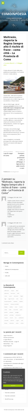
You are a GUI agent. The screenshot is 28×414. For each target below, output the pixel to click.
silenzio (12, 320)
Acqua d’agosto (8, 345)
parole (5, 312)
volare (22, 323)
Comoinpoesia (14, 14)
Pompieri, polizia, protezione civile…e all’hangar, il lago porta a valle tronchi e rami (20, 160)
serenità (6, 320)
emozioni (16, 296)
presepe (12, 315)
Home (6, 266)
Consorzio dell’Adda (9, 106)
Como (5, 296)
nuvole (21, 307)
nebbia (11, 307)
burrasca (13, 293)
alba (17, 290)
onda (5, 309)
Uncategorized (15, 171)
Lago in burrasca (8, 335)
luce (21, 299)
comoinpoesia (7, 357)
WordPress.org (9, 399)
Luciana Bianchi (9, 63)
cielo (18, 293)
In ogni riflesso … (8, 339)
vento (17, 323)
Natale (5, 307)
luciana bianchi (7, 301)
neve (16, 307)
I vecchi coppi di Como (8, 154)
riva (16, 317)
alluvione (6, 293)
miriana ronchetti (15, 304)
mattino (21, 301)
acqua (12, 290)
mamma (15, 301)
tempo (5, 323)
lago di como (11, 299)
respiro (6, 317)
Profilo (6, 272)
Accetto (13, 385)
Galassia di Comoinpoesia (11, 269)
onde (10, 309)
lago (5, 299)
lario (17, 299)
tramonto (11, 323)
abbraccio (6, 290)
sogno (17, 320)
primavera (18, 315)
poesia (6, 315)
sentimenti (21, 317)
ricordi (11, 317)
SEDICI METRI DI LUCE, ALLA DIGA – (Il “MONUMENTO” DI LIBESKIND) (14, 359)
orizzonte (15, 309)
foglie (21, 296)
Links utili (7, 276)
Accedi (6, 389)
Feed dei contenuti (10, 392)
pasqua (11, 312)
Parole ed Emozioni (9, 337)
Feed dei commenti (10, 396)
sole (22, 320)
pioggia (17, 312)
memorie (6, 304)
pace (21, 309)
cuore (10, 296)
